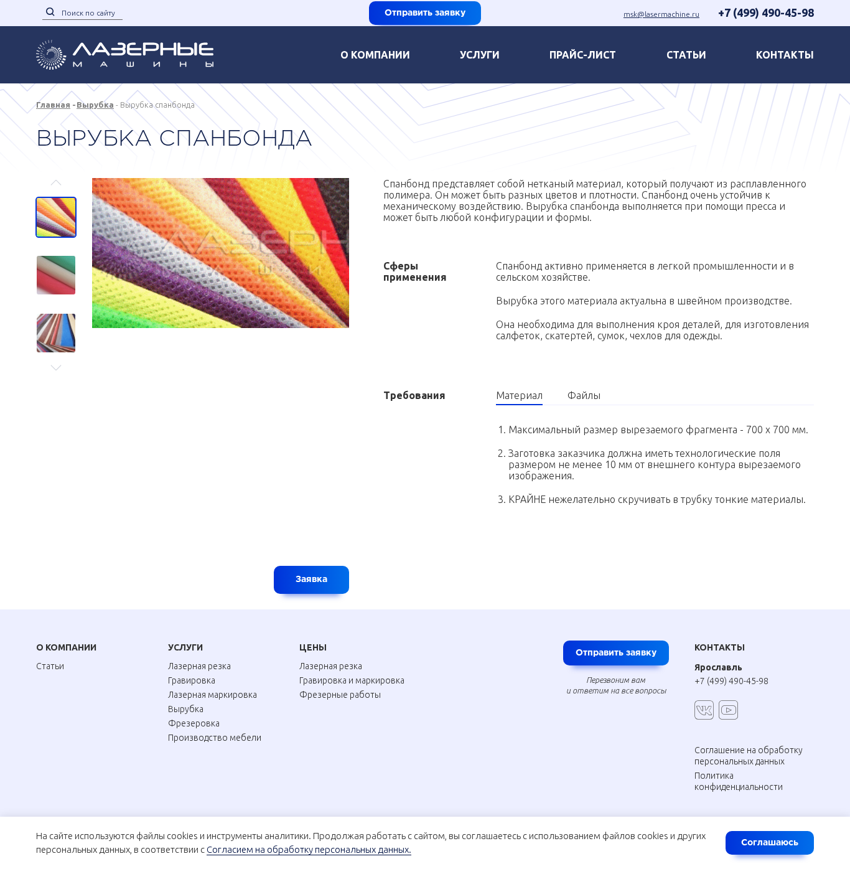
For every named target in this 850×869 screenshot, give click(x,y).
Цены (313, 647)
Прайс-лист (582, 54)
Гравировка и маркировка (351, 680)
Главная (53, 104)
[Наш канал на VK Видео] (728, 710)
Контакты (719, 647)
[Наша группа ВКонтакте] (704, 710)
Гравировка (191, 680)
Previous (56, 188)
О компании (375, 54)
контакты (785, 54)
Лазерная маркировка (212, 695)
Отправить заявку (425, 13)
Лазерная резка (199, 666)
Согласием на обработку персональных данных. (309, 849)
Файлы (583, 395)
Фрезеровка (194, 723)
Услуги (480, 54)
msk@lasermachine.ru (661, 14)
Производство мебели (214, 738)
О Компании (66, 647)
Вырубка (95, 104)
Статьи (686, 54)
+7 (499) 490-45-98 (766, 12)
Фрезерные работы (340, 695)
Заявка (311, 579)
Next (56, 362)
